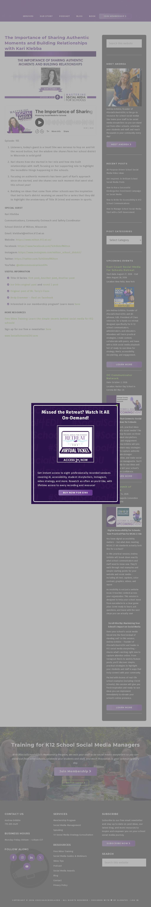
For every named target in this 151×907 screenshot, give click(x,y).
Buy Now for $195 (75, 492)
